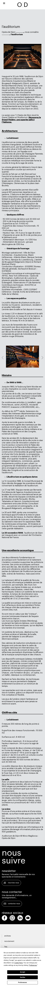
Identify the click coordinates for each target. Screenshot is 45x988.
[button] (2, 357)
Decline (22, 977)
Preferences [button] (33, 965)
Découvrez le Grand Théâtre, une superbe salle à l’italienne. (21, 120)
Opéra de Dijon (8, 32)
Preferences (22, 982)
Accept (22, 972)
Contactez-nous (14, 904)
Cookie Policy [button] (18, 963)
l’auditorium (17, 34)
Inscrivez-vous (13, 883)
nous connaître (32, 32)
